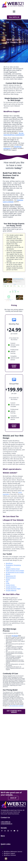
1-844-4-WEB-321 (5, 822)
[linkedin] (11, 831)
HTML (7, 583)
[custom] (5, 831)
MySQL (8, 574)
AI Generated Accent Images (15, 572)
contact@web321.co (6, 823)
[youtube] (14, 831)
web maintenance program (16, 705)
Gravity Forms (10, 585)
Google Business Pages (13, 588)
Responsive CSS (11, 576)
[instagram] (8, 831)
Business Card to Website (13, 201)
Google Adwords (11, 590)
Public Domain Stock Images (15, 570)
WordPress (9, 563)
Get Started (15, 635)
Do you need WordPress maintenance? (14, 134)
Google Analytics (11, 587)
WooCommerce (11, 578)
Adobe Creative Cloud (12, 569)
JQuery (8, 579)
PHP (7, 581)
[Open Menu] (14, 11)
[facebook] (2, 831)
